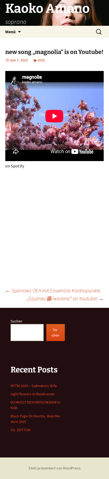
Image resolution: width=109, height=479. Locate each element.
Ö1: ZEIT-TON (20, 429)
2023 (41, 60)
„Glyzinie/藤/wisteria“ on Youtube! (65, 298)
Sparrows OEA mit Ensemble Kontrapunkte (52, 290)
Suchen (16, 321)
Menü (10, 31)
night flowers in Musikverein (33, 394)
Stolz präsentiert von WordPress (55, 468)
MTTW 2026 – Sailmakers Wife (34, 385)
